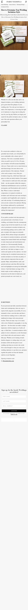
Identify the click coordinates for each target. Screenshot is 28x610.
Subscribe (14, 410)
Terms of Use (14, 414)
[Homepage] (14, 2)
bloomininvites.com (8, 361)
